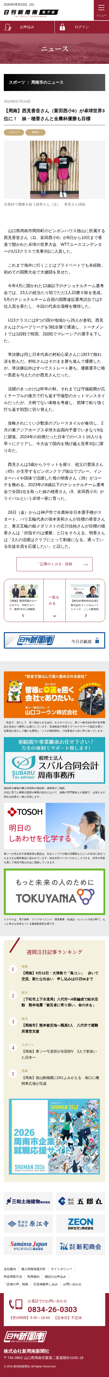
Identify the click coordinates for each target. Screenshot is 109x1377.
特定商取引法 (13, 1276)
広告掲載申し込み (45, 1284)
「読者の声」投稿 (16, 1284)
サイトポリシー (61, 1269)
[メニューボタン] (101, 10)
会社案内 (10, 1269)
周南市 (35, 132)
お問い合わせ (72, 1284)
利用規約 (33, 1276)
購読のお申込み (55, 1276)
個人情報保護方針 (33, 1269)
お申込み (27, 27)
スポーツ (14, 132)
